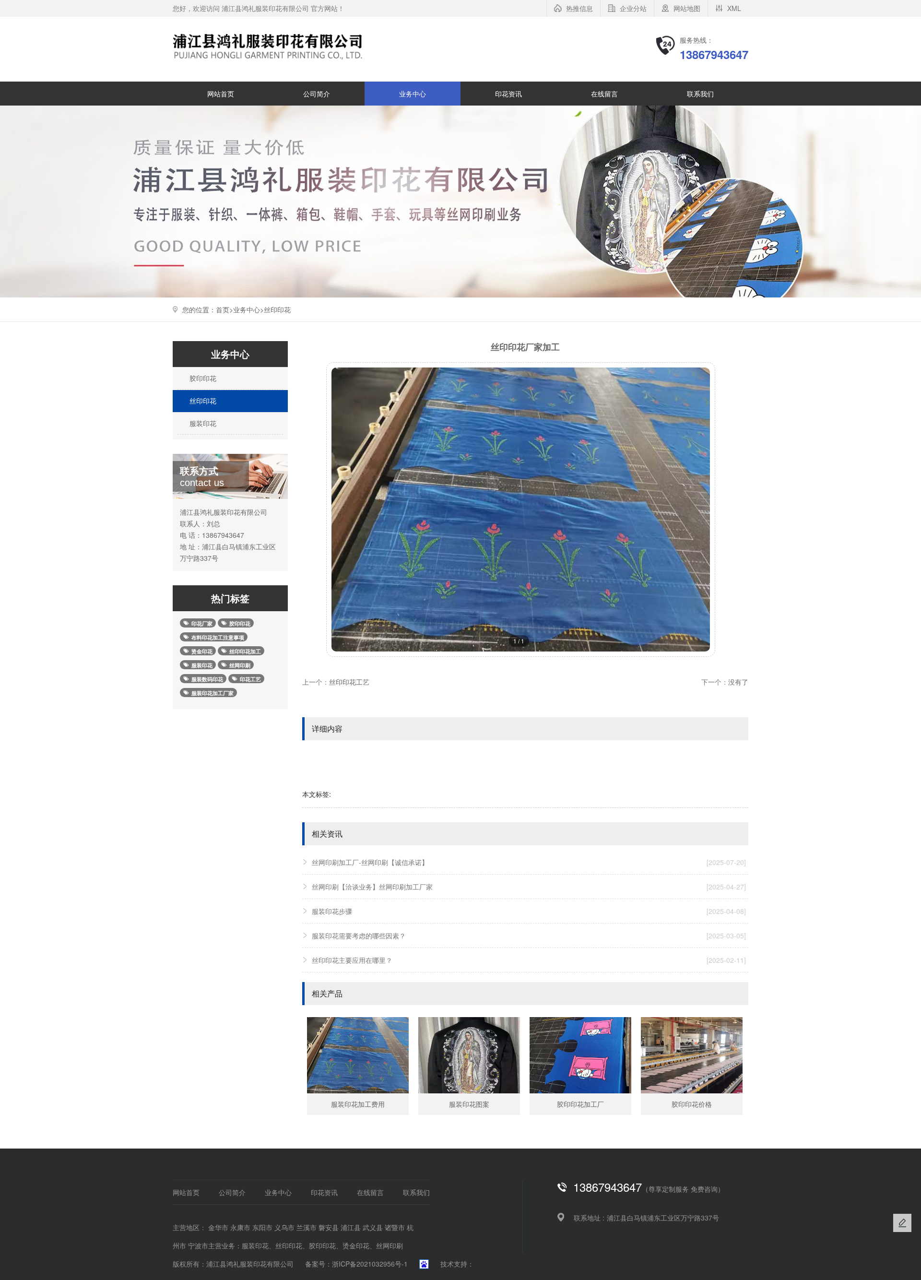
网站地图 (686, 8)
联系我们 (700, 93)
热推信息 (579, 8)
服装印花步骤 (529, 911)
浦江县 (351, 1227)
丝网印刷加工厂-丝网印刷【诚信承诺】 (529, 862)
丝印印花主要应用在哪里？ (529, 960)
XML (734, 8)
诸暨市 (395, 1227)
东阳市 (262, 1227)
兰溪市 (306, 1227)
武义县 (373, 1227)
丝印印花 (277, 309)
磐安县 (329, 1227)
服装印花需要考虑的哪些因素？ (529, 935)
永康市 (240, 1227)
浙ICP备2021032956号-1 (370, 1263)
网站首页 (220, 93)
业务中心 (412, 93)
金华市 (218, 1227)
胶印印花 (202, 378)
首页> (224, 309)
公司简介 (316, 93)
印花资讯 (508, 93)
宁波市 (198, 1245)
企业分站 (633, 8)
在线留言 (604, 93)
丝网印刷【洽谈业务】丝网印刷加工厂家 (529, 886)
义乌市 (284, 1227)
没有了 (738, 682)
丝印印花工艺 (349, 682)
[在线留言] (902, 1223)
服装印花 (202, 423)
